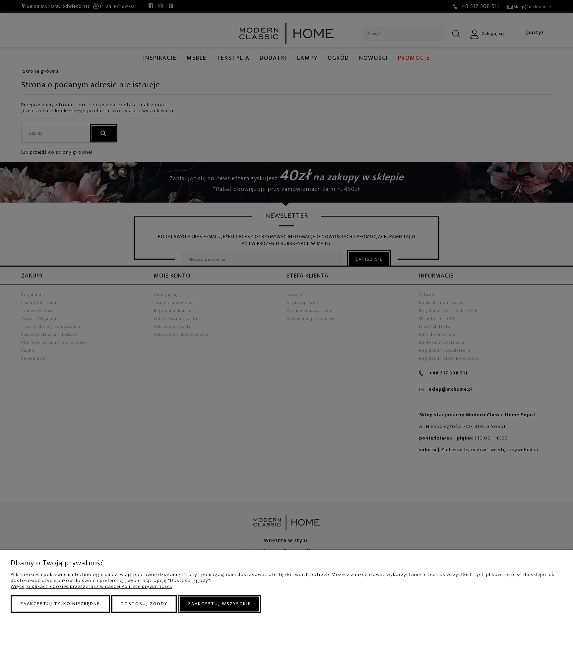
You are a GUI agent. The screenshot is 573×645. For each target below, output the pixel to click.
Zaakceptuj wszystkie (219, 603)
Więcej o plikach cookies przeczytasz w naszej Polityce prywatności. (91, 586)
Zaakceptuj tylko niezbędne (60, 603)
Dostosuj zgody (144, 603)
